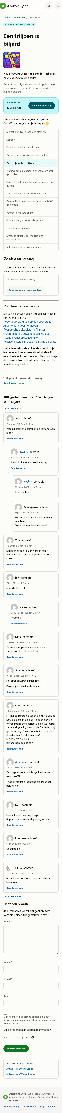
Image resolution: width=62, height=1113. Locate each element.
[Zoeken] (49, 6)
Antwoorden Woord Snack (20, 1073)
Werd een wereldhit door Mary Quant (26, 193)
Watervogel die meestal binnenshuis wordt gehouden (29, 173)
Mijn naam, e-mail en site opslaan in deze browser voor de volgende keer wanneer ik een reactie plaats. (29, 1020)
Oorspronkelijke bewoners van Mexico (26, 333)
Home (6, 17)
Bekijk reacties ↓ (13, 383)
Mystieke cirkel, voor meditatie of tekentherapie (24, 238)
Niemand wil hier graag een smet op (26, 132)
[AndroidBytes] (3, 6)
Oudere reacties (12, 408)
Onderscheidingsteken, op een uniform (27, 155)
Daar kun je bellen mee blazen (23, 147)
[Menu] (58, 6)
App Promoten (48, 1106)
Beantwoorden (14, 438)
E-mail (7, 979)
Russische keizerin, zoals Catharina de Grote (29, 341)
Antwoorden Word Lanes (19, 1068)
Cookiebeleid (29, 1106)
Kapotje (10, 139)
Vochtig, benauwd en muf (20, 212)
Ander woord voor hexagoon (20, 325)
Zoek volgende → (41, 105)
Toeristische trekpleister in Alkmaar (24, 329)
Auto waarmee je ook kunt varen (24, 247)
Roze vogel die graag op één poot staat (27, 321)
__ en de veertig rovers (19, 228)
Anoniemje (21, 762)
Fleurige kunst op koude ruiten (21, 337)
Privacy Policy (11, 1106)
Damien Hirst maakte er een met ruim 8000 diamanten (29, 203)
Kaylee (23, 452)
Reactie (8, 921)
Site (5, 996)
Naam (7, 961)
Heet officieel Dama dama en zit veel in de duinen (29, 184)
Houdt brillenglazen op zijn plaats (24, 220)
